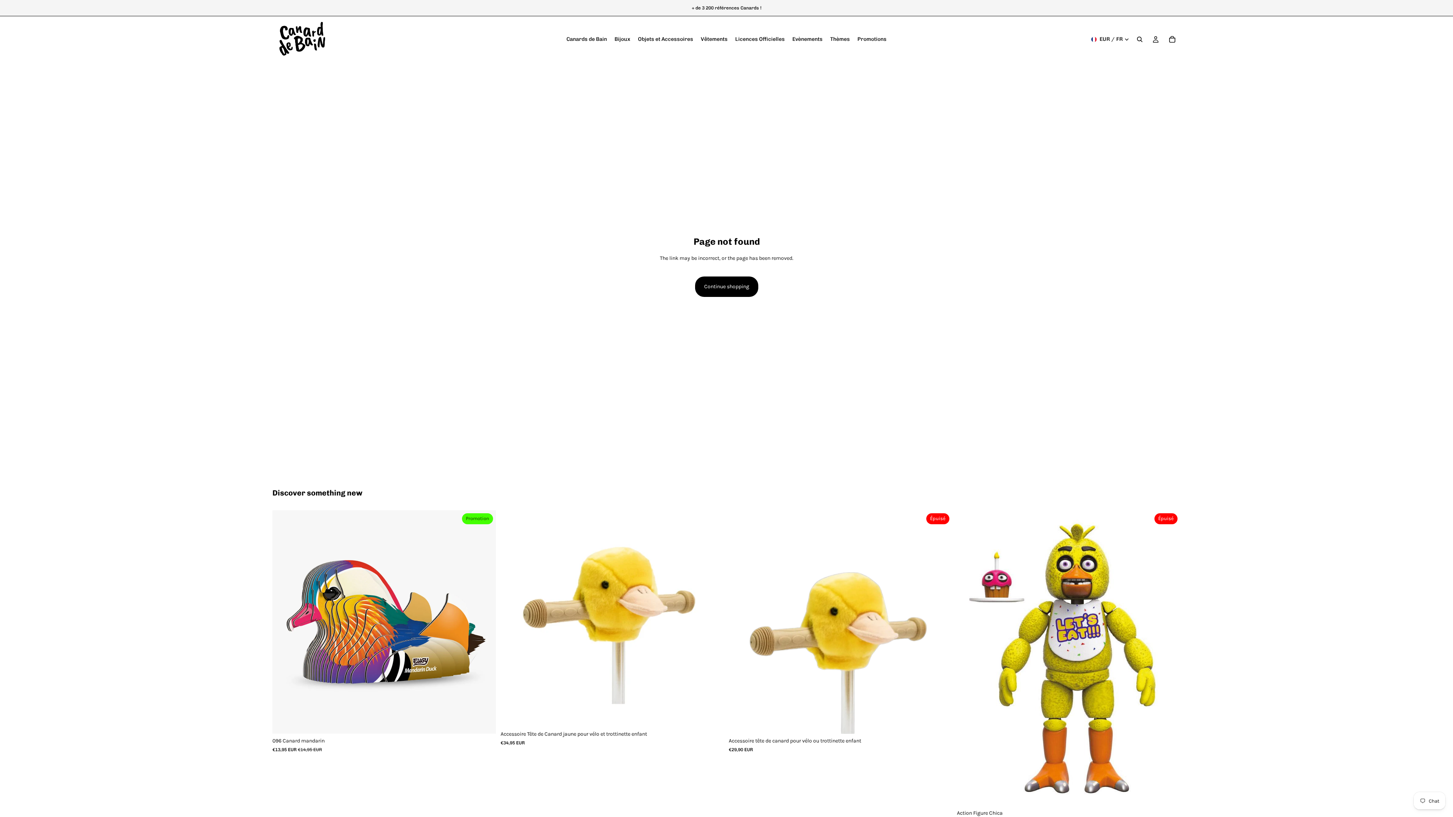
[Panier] (1172, 39)
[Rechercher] (1139, 39)
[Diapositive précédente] (283, 622)
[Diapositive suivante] (484, 622)
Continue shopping (726, 286)
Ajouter (490, 722)
